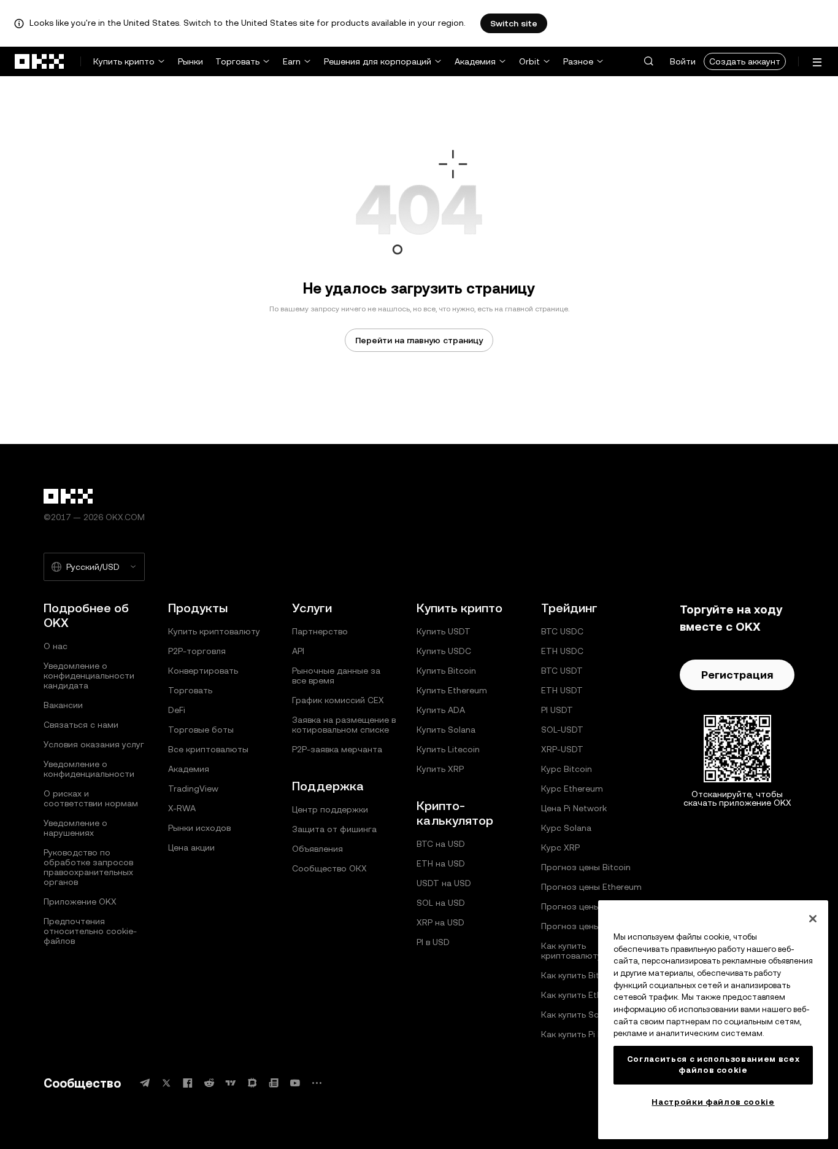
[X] (166, 1083)
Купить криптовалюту (214, 631)
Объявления (317, 849)
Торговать (237, 61)
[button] (648, 61)
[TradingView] (230, 1083)
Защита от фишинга (334, 829)
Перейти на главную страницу (419, 340)
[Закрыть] (812, 918)
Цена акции (191, 847)
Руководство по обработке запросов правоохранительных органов (88, 867)
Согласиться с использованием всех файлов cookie (713, 1064)
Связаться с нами (81, 725)
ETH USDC (562, 651)
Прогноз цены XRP (579, 906)
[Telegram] (144, 1083)
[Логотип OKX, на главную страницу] (40, 61)
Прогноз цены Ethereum (591, 887)
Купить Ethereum (452, 690)
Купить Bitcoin (446, 671)
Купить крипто (124, 61)
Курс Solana (566, 828)
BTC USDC (562, 631)
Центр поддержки (330, 809)
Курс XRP (560, 847)
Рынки (190, 61)
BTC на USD (441, 844)
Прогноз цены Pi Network (593, 926)
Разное (578, 61)
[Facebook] (187, 1083)
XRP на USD (440, 922)
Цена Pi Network (574, 808)
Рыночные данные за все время (336, 675)
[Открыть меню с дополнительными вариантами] (817, 62)
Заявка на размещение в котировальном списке (344, 724)
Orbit (529, 61)
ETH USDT (562, 690)
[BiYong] (252, 1083)
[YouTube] (295, 1083)
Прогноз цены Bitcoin (586, 867)
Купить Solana (446, 729)
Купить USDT (444, 631)
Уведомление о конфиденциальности (89, 769)
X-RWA (182, 808)
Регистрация (737, 674)
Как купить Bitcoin (579, 975)
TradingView (193, 788)
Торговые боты (201, 729)
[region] (713, 1019)
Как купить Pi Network (586, 1034)
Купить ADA (441, 710)
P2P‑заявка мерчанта (337, 749)
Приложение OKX (80, 901)
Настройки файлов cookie (713, 1102)
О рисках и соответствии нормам (91, 798)
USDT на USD (444, 883)
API (298, 651)
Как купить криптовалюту (571, 950)
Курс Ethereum (572, 788)
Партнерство (320, 631)
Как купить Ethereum (584, 995)
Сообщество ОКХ (329, 868)
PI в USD (433, 942)
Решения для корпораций (377, 61)
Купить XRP (440, 769)
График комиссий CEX (338, 700)
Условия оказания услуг (94, 744)
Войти (683, 61)
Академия (475, 61)
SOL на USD (441, 903)
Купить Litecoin (448, 749)
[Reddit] (209, 1083)
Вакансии (63, 705)
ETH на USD (441, 863)
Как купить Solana (578, 1014)
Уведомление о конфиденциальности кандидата (89, 675)
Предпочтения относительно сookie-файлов (90, 931)
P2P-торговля (197, 651)
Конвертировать (203, 671)
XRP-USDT (562, 749)
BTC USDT (562, 671)
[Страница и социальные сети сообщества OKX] (316, 1083)
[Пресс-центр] (273, 1083)
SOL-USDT (562, 729)
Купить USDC (444, 651)
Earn (292, 61)
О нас (55, 646)
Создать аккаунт (744, 61)
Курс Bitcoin (566, 769)
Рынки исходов (199, 828)
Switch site (513, 23)
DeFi (176, 710)
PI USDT (557, 710)
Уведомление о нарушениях (75, 828)
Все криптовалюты (208, 749)
